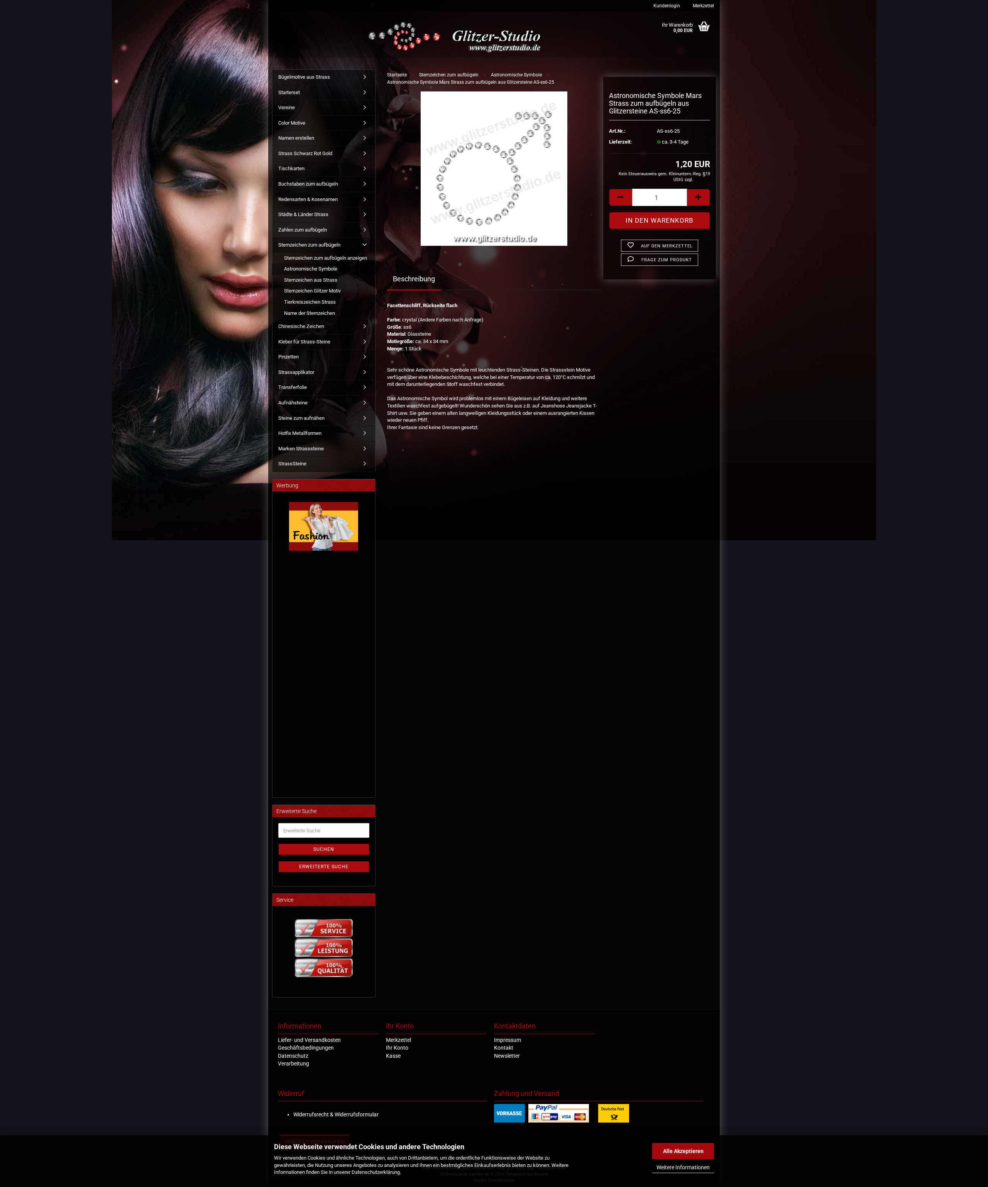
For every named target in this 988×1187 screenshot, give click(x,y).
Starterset (289, 92)
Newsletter (507, 1056)
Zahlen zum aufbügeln (302, 230)
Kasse (393, 1056)
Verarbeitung (293, 1063)
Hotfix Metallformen (299, 433)
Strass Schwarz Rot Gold (305, 153)
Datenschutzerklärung (376, 1172)
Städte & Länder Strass (303, 214)
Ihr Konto (397, 1048)
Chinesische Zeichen (301, 326)
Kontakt (503, 1048)
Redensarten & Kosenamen (308, 199)
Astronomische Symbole (310, 269)
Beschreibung (414, 279)
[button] (620, 197)
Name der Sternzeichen (309, 313)
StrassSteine (292, 464)
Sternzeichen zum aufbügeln (309, 245)
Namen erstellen (296, 138)
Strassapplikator (296, 372)
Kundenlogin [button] (666, 5)
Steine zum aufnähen (301, 418)
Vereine (286, 107)
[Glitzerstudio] (456, 38)
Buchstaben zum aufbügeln (308, 184)
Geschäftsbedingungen (306, 1048)
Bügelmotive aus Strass (304, 77)
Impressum (507, 1040)
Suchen (323, 849)
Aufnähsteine (293, 403)
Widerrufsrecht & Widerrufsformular (336, 1114)
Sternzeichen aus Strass (310, 280)
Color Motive (291, 123)
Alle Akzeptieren (683, 1151)
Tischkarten (291, 168)
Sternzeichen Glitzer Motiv (312, 291)
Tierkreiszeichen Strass (310, 302)
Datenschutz (293, 1056)
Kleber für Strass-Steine (304, 342)
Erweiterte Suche (324, 866)
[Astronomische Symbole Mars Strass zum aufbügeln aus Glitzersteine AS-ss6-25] (494, 168)
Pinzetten (288, 357)
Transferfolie (292, 387)
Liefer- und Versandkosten (309, 1040)
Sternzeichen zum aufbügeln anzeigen (325, 258)
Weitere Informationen (683, 1167)
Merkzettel (703, 5)
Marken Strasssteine (301, 448)
